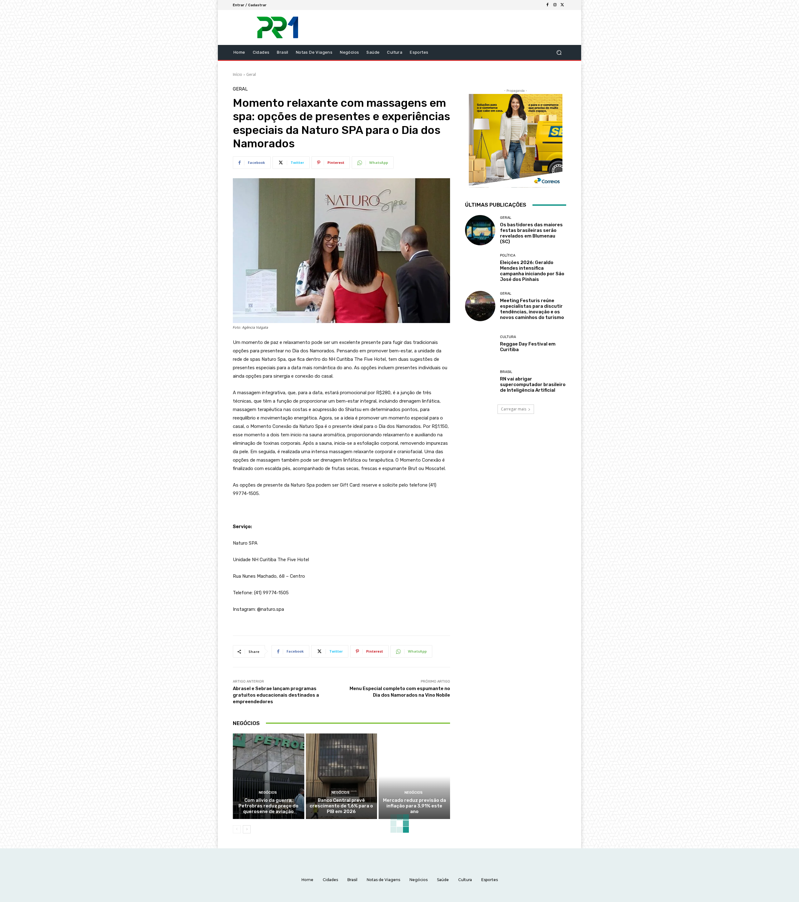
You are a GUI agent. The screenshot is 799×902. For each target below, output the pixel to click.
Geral (251, 74)
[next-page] (247, 829)
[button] (558, 52)
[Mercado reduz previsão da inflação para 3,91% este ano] (414, 776)
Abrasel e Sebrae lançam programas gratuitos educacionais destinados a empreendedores (276, 695)
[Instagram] (555, 5)
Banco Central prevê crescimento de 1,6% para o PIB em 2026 (341, 805)
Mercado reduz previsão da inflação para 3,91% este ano (414, 805)
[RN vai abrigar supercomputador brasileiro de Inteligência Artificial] (480, 381)
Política (507, 255)
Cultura (508, 337)
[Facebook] (547, 5)
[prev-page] (237, 829)
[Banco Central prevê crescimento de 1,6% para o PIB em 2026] (341, 776)
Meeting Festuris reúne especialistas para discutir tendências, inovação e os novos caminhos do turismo (532, 309)
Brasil (506, 372)
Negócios (268, 792)
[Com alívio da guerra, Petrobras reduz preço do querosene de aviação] (268, 776)
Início (237, 74)
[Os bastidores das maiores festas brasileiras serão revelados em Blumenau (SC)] (480, 230)
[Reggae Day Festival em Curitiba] (480, 344)
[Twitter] (562, 5)
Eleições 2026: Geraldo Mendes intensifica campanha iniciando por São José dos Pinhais (532, 271)
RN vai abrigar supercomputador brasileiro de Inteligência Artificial (533, 384)
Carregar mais (513, 409)
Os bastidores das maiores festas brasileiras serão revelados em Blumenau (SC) (531, 233)
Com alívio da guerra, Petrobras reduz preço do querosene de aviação (268, 805)
